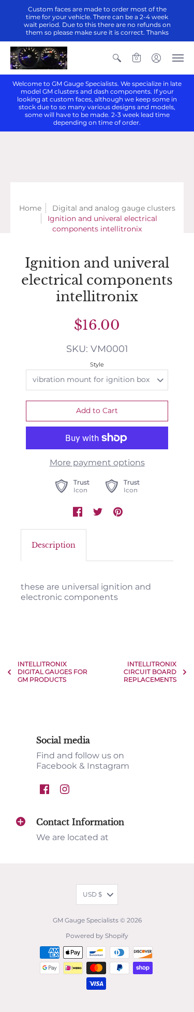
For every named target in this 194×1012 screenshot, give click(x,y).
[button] (117, 58)
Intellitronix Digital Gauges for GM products (52, 671)
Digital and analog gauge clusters (113, 208)
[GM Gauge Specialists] (38, 58)
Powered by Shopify (97, 936)
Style (97, 364)
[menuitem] (117, 58)
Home (30, 208)
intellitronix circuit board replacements (150, 671)
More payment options (97, 462)
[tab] (53, 545)
